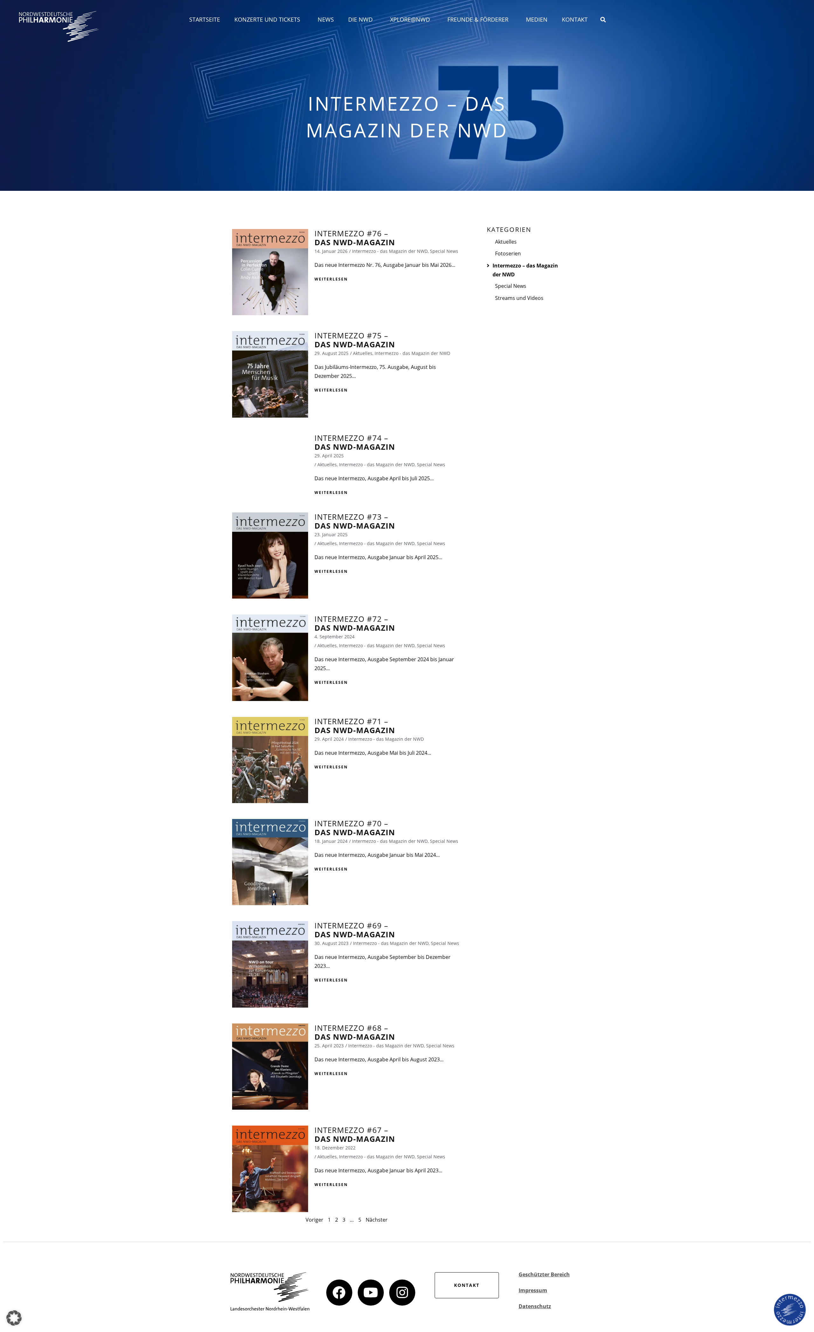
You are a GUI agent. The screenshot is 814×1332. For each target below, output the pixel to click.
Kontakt (575, 19)
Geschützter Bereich (544, 1274)
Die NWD (360, 19)
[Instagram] (402, 1293)
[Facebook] (339, 1293)
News (326, 19)
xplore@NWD (410, 19)
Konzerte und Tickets (267, 19)
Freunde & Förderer (477, 19)
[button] (14, 1318)
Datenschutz (535, 1306)
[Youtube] (371, 1293)
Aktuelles (506, 241)
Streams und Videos (519, 298)
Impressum (533, 1290)
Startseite (204, 19)
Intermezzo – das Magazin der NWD (525, 270)
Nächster (377, 1219)
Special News (510, 285)
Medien (537, 19)
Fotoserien (508, 253)
